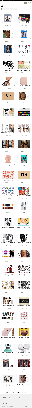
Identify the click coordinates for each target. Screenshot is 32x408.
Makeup (2, 5)
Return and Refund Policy (19, 398)
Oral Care (10, 399)
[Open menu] (1, 2)
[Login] (28, 3)
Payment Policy (18, 399)
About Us (25, 397)
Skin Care (10, 398)
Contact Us (25, 398)
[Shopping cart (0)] (31, 3)
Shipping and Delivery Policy (20, 397)
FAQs (25, 399)
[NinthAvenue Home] (6, 3)
